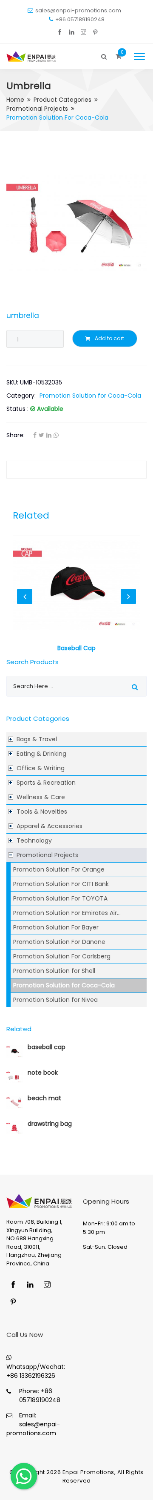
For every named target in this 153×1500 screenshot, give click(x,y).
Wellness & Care (41, 797)
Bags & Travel (37, 739)
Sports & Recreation (46, 782)
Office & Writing (41, 768)
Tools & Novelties (42, 811)
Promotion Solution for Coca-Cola (64, 985)
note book (43, 1072)
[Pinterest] (95, 33)
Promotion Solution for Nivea (55, 999)
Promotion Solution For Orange (59, 869)
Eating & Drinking (41, 753)
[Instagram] (83, 33)
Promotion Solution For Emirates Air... (67, 913)
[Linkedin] (71, 33)
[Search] (104, 54)
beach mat (44, 1098)
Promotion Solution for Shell (54, 971)
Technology (34, 840)
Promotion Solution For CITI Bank (61, 884)
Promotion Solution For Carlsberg (61, 956)
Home (15, 99)
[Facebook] (59, 33)
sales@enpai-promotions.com (78, 10)
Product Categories (62, 99)
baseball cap (46, 1047)
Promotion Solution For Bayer (56, 927)
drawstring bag (50, 1123)
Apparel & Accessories (49, 826)
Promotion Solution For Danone (59, 942)
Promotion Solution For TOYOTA (60, 898)
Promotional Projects (37, 108)
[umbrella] (76, 222)
